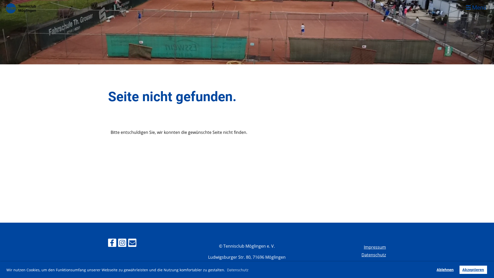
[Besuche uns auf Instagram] (122, 243)
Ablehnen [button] (445, 269)
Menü (478, 7)
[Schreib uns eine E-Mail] (132, 243)
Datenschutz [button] (238, 269)
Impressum (375, 247)
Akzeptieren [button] (473, 269)
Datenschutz (373, 255)
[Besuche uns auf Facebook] (112, 243)
